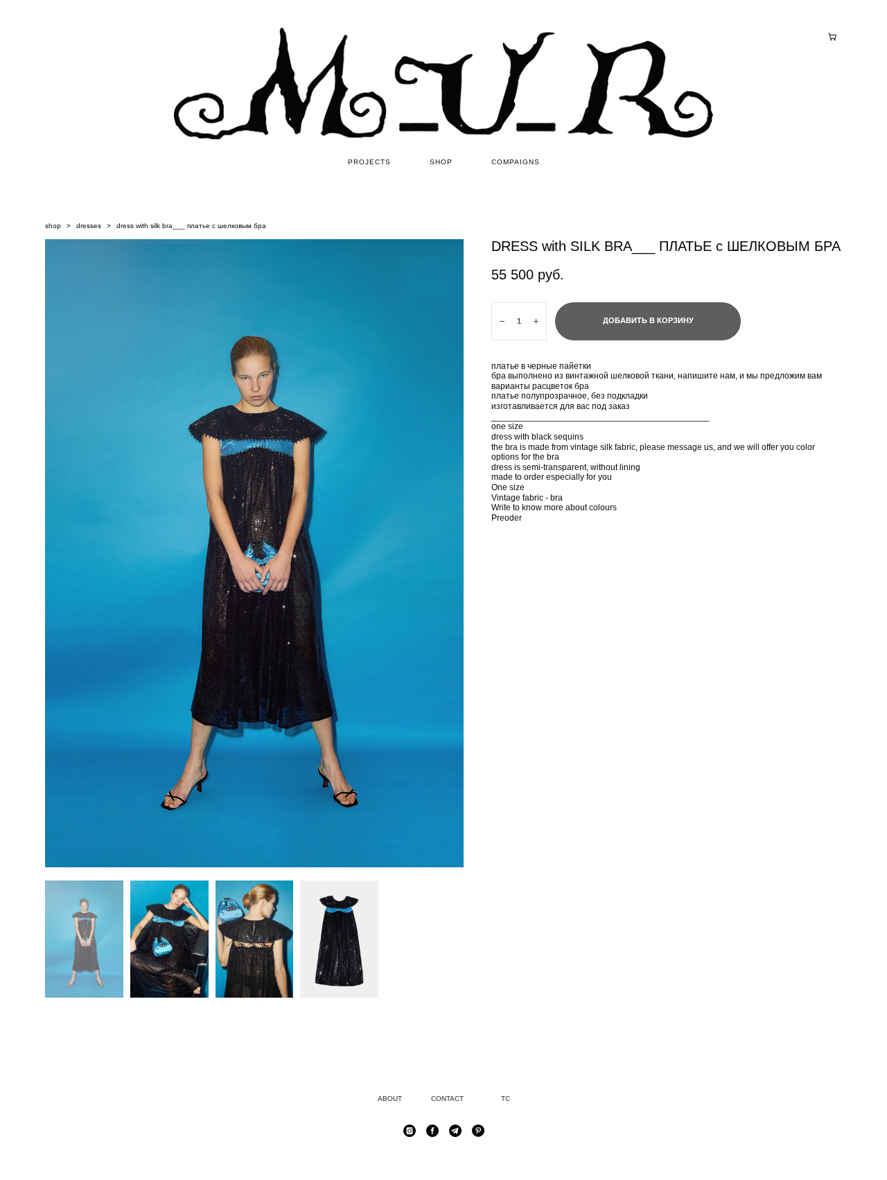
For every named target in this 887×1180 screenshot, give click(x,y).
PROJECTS (369, 162)
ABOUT (390, 1098)
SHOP (441, 162)
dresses (88, 225)
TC (505, 1098)
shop (53, 225)
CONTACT (447, 1098)
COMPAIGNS (515, 162)
